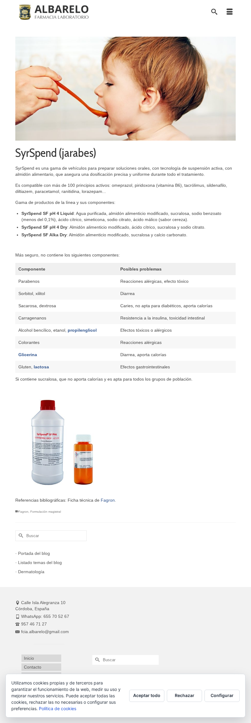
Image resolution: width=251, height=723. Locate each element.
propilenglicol (82, 330)
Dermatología (31, 571)
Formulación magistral (45, 511)
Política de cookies (57, 708)
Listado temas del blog (40, 562)
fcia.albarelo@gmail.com (45, 631)
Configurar (222, 695)
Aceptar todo (146, 695)
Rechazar (184, 695)
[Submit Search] (19, 535)
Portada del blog (34, 553)
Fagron (108, 500)
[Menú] (229, 12)
